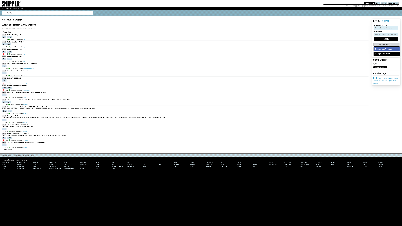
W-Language (37, 168)
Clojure (192, 162)
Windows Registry (69, 168)
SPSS (270, 166)
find (374, 83)
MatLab (192, 164)
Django (271, 162)
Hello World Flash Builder (17, 85)
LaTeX (113, 164)
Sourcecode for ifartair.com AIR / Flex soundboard (27, 107)
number (390, 80)
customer (378, 82)
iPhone (51, 164)
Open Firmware (304, 164)
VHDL (3, 168)
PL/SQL (4, 166)
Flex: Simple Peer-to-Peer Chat (19, 71)
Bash (128, 162)
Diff (254, 162)
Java (65, 164)
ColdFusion (209, 162)
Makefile (176, 164)
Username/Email (380, 25)
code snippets (369, 3)
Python (66, 166)
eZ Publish (319, 162)
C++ (175, 162)
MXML (4, 35)
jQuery (98, 164)
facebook (392, 78)
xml (384, 78)
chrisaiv (25, 75)
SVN (301, 166)
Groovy (380, 162)
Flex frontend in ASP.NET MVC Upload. (22, 63)
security (389, 82)
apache (395, 82)
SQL (285, 166)
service (395, 80)
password (378, 32)
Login (21, 8)
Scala (191, 166)
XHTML (82, 168)
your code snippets (390, 6)
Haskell (19, 164)
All (3, 28)
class (396, 78)
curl (392, 82)
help (374, 82)
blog (377, 3)
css (378, 80)
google (375, 80)
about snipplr (393, 3)
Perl (348, 164)
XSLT (113, 168)
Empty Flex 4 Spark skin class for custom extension (28, 92)
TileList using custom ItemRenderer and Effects (26, 142)
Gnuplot (365, 162)
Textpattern (350, 166)
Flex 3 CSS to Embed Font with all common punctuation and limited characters (38, 100)
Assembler (83, 162)
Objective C (31, 28)
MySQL (255, 164)
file (382, 78)
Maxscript (209, 164)
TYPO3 (365, 166)
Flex (375, 77)
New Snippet (5, 8)
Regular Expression (117, 166)
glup (24, 39)
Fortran (349, 162)
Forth (332, 162)
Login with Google (383, 44)
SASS (176, 166)
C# (159, 162)
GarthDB (25, 122)
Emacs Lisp (303, 162)
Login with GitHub (383, 54)
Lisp (144, 164)
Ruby (24, 28)
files (380, 78)
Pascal (333, 164)
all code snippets (353, 6)
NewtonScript (273, 164)
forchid (24, 97)
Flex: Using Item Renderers (17, 125)
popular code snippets (371, 6)
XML (97, 168)
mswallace (25, 140)
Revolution (130, 166)
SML (254, 166)
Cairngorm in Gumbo (15, 116)
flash (383, 80)
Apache (35, 162)
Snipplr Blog (18, 155)
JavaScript (8, 28)
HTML (13, 28)
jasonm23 (25, 104)
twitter (387, 78)
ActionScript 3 (21, 162)
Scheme (208, 166)
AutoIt (97, 162)
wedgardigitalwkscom (28, 68)
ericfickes (25, 113)
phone (386, 80)
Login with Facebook (384, 49)
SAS (160, 166)
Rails (97, 166)
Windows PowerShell (55, 168)
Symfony (318, 166)
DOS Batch (287, 162)
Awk (112, 162)
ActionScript (5, 162)
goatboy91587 (26, 83)
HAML (3, 164)
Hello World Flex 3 (14, 78)
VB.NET (380, 166)
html (380, 80)
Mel (222, 164)
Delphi (239, 162)
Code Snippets (6, 155)
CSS (21, 28)
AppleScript (52, 162)
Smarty (239, 166)
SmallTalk (224, 166)
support (384, 82)
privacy (383, 3)
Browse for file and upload (18, 133)
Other (317, 164)
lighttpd (129, 164)
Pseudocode (52, 166)
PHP (18, 28)
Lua (160, 164)
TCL (332, 166)
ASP (65, 162)
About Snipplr (29, 155)
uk (397, 80)
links (376, 83)
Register (14, 8)
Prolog (35, 166)
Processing (20, 166)
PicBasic (381, 164)
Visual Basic (21, 168)
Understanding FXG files (16, 35)
